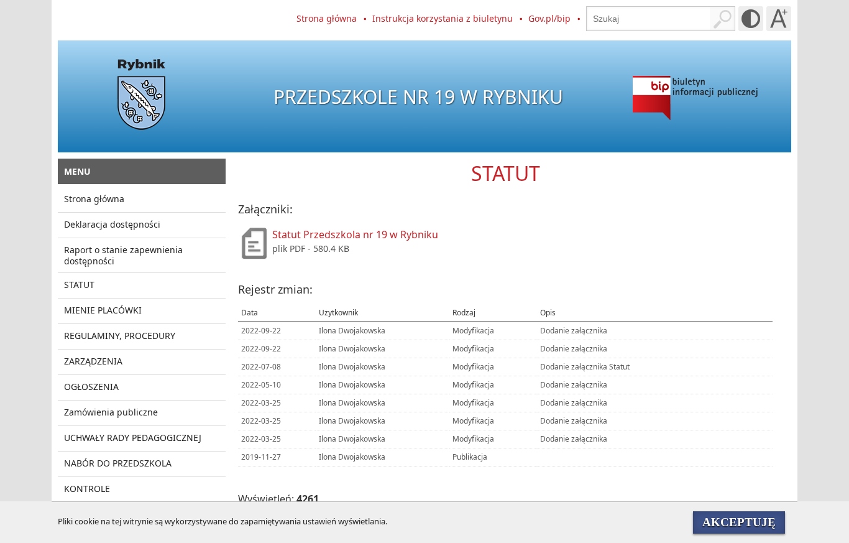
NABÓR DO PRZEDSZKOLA (118, 463)
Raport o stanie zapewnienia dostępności (123, 255)
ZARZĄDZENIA (93, 361)
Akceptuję (739, 522)
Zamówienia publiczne (111, 412)
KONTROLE (87, 488)
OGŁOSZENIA (91, 386)
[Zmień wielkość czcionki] (778, 18)
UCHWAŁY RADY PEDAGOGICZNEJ (132, 437)
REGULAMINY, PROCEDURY (119, 335)
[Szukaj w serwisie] (722, 18)
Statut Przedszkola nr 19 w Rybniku (355, 234)
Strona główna (326, 18)
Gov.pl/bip (549, 18)
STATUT (79, 284)
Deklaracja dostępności (112, 224)
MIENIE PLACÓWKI (103, 310)
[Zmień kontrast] (750, 18)
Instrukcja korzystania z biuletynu (442, 18)
